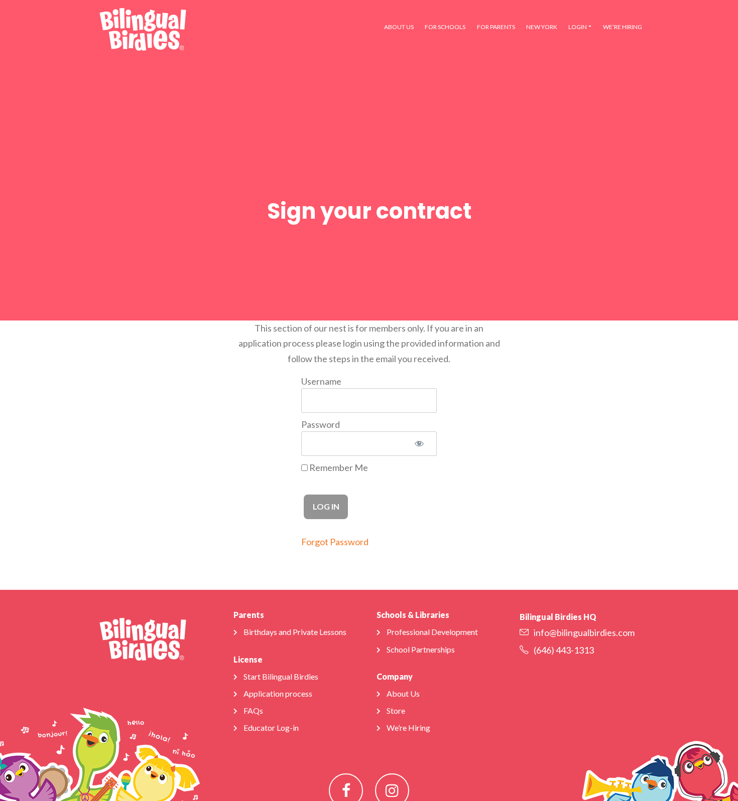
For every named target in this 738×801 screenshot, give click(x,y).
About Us (403, 693)
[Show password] (419, 443)
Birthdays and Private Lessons (294, 631)
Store (396, 710)
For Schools (445, 27)
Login (577, 27)
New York (541, 27)
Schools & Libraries (413, 614)
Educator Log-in (271, 727)
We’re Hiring (622, 27)
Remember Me (338, 467)
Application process (277, 693)
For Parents (496, 27)
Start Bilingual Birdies (280, 676)
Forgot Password (334, 541)
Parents (248, 614)
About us (399, 27)
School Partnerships (421, 649)
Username (321, 381)
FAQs (253, 710)
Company (395, 676)
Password (320, 424)
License (248, 659)
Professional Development (432, 631)
